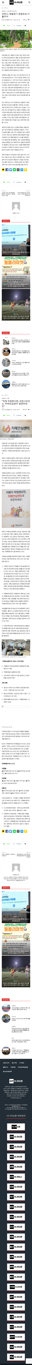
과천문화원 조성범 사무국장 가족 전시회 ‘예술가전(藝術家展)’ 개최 (21, 341)
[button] (3, 2)
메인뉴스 (16, 282)
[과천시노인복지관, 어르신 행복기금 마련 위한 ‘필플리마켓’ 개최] (16, 272)
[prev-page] (3, 324)
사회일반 (14, 382)
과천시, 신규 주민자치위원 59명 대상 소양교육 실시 (16, 253)
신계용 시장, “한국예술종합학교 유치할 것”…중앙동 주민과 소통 (8, 194)
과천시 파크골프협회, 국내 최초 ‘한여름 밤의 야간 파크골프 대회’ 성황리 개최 (16, 317)
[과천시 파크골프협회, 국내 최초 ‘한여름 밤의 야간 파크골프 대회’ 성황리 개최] (16, 305)
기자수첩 (14, 360)
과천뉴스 (6, 8)
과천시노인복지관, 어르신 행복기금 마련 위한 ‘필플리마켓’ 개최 (16, 285)
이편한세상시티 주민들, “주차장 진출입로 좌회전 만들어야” (20, 374)
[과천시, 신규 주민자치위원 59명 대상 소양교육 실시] (16, 240)
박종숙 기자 (9, 19)
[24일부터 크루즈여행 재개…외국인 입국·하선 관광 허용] (6, 384)
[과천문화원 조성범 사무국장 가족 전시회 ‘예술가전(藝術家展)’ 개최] (6, 341)
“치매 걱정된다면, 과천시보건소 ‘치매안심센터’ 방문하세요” (23, 194)
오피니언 (14, 11)
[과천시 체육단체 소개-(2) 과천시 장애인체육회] (6, 362)
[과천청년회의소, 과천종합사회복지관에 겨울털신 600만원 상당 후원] (6, 351)
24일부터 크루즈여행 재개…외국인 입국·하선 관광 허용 (21, 385)
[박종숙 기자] (3, 20)
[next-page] (6, 324)
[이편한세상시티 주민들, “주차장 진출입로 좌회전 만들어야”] (6, 373)
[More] (25, 25)
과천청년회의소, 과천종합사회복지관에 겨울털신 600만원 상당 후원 (21, 352)
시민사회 (9, 11)
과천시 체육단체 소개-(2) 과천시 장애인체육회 (21, 363)
